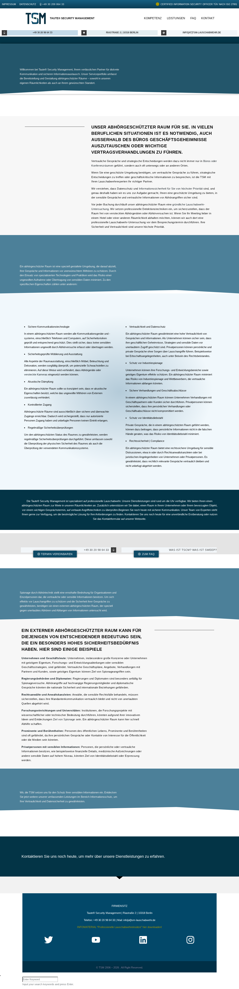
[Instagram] (190, 939)
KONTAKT (208, 18)
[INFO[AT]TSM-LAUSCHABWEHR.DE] (163, 32)
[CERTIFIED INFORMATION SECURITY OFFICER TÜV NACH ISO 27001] (157, 4)
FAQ (193, 18)
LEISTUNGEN (176, 18)
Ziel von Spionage (64, 719)
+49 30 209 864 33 (53, 4)
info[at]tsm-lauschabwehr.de (139, 920)
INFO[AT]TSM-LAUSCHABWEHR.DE (202, 32)
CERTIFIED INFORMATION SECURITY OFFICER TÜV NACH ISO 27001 (199, 4)
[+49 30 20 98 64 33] (4, 32)
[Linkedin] (143, 939)
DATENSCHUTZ (27, 4)
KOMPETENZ (153, 18)
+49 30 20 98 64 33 (42, 32)
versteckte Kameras (35, 374)
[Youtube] (96, 939)
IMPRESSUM (9, 4)
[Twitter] (48, 939)
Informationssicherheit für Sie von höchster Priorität (171, 188)
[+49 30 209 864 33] (41, 4)
